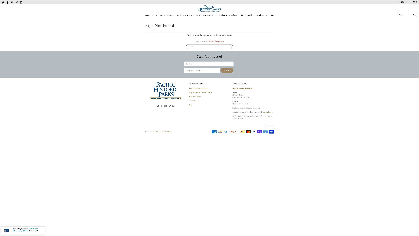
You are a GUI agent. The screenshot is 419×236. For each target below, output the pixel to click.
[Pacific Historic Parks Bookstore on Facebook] (7, 2)
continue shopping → (216, 41)
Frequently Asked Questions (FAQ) (200, 92)
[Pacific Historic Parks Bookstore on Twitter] (3, 2)
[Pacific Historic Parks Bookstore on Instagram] (20, 2)
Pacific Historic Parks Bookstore (160, 131)
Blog (272, 15)
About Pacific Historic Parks (198, 88)
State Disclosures (267, 112)
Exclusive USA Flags (228, 15)
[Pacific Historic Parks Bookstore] (209, 9)
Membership (261, 15)
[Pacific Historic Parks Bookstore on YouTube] (11, 2)
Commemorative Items (206, 15)
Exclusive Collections (164, 15)
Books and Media (185, 15)
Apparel (148, 15)
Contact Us (192, 101)
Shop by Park (247, 15)
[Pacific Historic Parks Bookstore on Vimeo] (16, 2)
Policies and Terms (195, 97)
